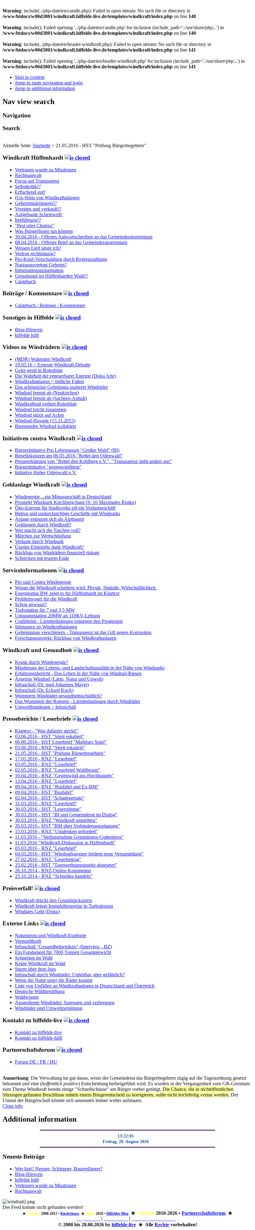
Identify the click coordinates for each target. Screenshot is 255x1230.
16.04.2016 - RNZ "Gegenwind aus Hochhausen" (64, 775)
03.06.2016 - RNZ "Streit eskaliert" (50, 747)
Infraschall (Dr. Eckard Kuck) (44, 690)
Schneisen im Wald (34, 957)
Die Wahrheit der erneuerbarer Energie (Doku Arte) (65, 376)
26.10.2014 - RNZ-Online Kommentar (53, 870)
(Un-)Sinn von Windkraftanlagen (47, 197)
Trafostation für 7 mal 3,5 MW (45, 610)
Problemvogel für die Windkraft (46, 598)
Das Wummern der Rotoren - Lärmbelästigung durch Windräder (77, 701)
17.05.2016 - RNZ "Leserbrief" (46, 758)
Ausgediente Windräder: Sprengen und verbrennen (64, 1002)
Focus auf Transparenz (37, 181)
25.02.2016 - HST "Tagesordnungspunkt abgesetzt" (66, 865)
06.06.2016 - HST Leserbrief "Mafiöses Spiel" (61, 742)
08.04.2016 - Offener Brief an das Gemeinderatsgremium (71, 242)
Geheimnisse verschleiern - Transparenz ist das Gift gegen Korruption (83, 632)
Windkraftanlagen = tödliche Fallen (49, 381)
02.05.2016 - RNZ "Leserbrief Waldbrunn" (57, 770)
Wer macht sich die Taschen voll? (48, 530)
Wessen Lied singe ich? (38, 248)
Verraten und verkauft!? (38, 208)
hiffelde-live (124, 1224)
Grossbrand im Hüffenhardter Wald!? (51, 276)
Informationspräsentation (39, 270)
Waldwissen (27, 997)
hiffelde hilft (27, 335)
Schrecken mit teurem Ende (42, 558)
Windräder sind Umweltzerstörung (48, 1008)
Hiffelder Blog (117, 1213)
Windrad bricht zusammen (40, 409)
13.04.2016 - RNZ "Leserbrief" (46, 781)
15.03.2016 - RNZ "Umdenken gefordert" (56, 831)
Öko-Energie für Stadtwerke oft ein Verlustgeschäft (65, 508)
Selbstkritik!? (28, 186)
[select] (77, 157)
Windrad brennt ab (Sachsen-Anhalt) (51, 398)
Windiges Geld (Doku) (37, 911)
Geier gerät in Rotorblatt (39, 370)
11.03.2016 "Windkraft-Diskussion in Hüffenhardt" (65, 842)
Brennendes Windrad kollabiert (45, 426)
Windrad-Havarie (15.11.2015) (45, 420)
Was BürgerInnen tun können (44, 231)
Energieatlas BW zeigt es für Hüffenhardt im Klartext (67, 593)
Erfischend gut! (30, 192)
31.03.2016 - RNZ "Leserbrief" (46, 803)
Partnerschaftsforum (203, 1213)
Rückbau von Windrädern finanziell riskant (57, 552)
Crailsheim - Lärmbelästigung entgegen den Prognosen (69, 621)
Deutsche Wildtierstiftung (40, 991)
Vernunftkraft (28, 941)
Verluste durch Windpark (39, 541)
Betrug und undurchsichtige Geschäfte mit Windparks (67, 513)
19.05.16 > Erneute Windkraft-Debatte (52, 364)
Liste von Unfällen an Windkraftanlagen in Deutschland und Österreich (85, 985)
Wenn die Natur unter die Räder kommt (53, 980)
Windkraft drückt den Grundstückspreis (53, 900)
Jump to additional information (45, 88)
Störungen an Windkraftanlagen (46, 626)
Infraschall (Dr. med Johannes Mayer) (52, 684)
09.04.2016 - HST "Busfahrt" (44, 792)
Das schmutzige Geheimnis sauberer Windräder (61, 387)
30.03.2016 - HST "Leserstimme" (48, 809)
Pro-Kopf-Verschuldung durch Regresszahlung (61, 259)
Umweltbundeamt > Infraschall (45, 707)
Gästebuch (25, 281)
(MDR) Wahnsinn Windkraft (43, 359)
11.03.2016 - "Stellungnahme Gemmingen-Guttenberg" (69, 837)
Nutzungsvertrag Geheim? (41, 264)
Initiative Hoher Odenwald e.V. (45, 472)
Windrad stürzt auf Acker (39, 415)
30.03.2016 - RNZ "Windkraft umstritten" (56, 820)
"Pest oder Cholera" (34, 225)
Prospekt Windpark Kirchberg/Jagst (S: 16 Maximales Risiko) (75, 502)
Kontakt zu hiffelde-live (38, 1032)
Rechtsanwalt (28, 175)
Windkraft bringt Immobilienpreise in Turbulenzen (64, 906)
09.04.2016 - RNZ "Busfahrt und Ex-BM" (57, 786)
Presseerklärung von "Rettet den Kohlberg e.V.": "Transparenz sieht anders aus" (93, 461)
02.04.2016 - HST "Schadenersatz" (50, 798)
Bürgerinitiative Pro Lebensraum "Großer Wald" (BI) (67, 450)
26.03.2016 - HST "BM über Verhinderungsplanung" (67, 825)
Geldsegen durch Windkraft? (43, 524)
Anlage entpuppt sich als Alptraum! (49, 519)
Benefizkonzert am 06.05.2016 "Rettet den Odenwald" (69, 455)
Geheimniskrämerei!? (36, 203)
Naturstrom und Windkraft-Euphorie (50, 935)
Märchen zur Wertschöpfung (43, 535)
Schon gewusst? (31, 604)
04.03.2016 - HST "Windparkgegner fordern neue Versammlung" (79, 853)
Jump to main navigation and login (49, 82)
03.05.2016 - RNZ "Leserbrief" (46, 764)
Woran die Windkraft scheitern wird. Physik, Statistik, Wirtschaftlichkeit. (86, 587)
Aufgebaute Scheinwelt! (39, 214)
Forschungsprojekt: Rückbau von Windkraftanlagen (65, 638)
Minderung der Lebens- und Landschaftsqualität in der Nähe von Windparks (90, 667)
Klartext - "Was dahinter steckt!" (47, 730)
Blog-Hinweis (29, 329)
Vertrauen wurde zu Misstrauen (45, 169)
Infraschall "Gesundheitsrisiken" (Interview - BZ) (63, 946)
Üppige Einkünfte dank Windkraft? (49, 547)
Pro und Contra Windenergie (43, 582)
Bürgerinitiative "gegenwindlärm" (48, 467)
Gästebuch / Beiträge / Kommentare (50, 305)
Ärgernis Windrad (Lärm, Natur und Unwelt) (59, 679)
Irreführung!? (28, 220)
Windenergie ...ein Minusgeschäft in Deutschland (63, 496)
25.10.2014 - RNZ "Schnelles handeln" (54, 876)
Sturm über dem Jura (35, 969)
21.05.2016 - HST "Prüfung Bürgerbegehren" (60, 753)
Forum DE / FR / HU (36, 1061)
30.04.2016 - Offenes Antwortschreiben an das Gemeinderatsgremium (83, 236)
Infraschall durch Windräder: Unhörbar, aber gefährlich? (70, 974)
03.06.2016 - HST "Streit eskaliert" (49, 736)
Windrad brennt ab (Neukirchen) (47, 392)
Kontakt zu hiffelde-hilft (38, 1038)
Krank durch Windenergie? (41, 662)
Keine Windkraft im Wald (40, 963)
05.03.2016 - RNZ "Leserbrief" (46, 848)
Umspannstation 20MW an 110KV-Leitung (57, 615)
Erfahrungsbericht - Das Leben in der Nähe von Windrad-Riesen (78, 673)
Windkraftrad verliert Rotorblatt (45, 403)
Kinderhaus (69, 1213)
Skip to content (29, 77)
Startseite (41, 145)
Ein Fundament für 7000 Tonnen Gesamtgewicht (63, 952)
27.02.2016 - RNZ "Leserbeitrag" (48, 859)
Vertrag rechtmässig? (35, 253)
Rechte (162, 1224)
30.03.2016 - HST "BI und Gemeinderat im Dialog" (66, 814)
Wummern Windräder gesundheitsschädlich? (58, 695)
